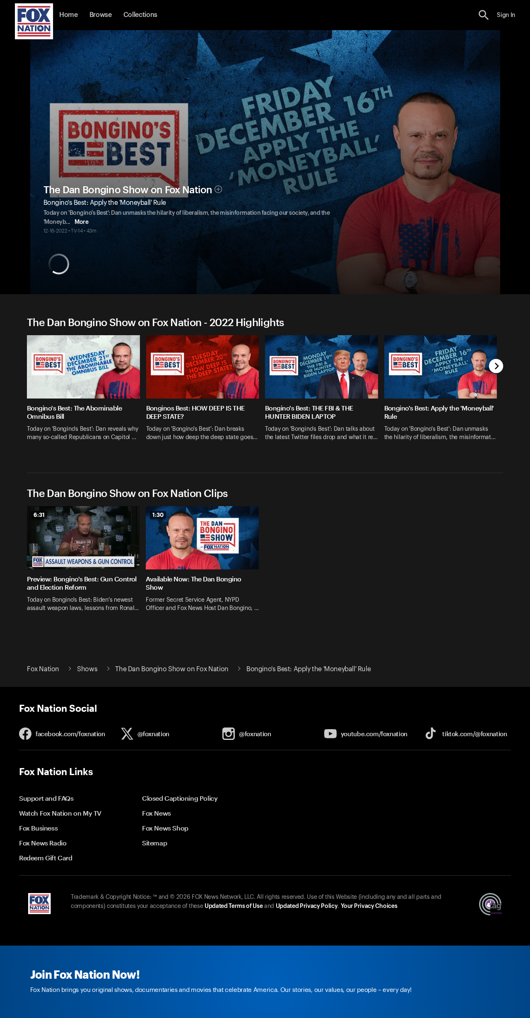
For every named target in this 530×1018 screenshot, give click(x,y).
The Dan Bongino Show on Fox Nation (127, 190)
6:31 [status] (39, 514)
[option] (86, 393)
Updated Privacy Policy (307, 906)
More (81, 222)
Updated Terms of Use (234, 906)
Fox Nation (43, 669)
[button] (484, 15)
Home (68, 15)
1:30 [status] (158, 514)
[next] (496, 367)
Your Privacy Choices (369, 906)
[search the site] (484, 15)
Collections (140, 15)
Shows (87, 669)
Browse (100, 15)
